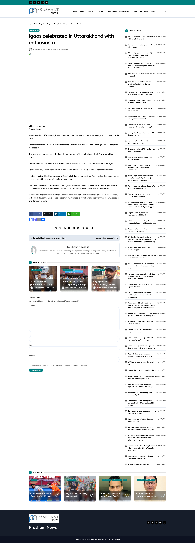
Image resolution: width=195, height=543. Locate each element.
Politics (101, 11)
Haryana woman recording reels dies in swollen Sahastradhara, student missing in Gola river (141, 276)
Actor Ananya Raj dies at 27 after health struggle (140, 248)
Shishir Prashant (80, 246)
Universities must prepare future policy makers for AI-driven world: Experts (41, 286)
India (82, 11)
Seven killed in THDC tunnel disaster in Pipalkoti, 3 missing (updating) (142, 377)
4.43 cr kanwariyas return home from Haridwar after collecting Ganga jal (141, 428)
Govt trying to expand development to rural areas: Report (142, 412)
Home (75, 11)
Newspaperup (103, 539)
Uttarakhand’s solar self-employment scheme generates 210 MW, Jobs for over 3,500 (141, 448)
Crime (135, 11)
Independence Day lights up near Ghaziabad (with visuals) (140, 394)
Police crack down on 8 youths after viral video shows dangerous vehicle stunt (141, 266)
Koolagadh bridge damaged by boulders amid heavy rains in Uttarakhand (139, 167)
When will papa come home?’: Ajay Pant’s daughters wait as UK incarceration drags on (140, 55)
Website (32, 355)
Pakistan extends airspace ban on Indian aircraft (140, 109)
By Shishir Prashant (39, 49)
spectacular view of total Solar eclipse (142, 370)
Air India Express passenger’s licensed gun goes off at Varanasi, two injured (142, 314)
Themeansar (115, 539)
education (141, 480)
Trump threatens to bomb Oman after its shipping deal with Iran (142, 187)
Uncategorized (34, 30)
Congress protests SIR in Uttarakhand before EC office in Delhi (141, 101)
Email (31, 345)
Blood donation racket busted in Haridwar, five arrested (139, 230)
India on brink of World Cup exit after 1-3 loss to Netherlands (141, 38)
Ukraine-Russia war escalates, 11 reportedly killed (140, 285)
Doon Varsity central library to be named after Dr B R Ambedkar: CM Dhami (141, 403)
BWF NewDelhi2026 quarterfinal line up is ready (141, 75)
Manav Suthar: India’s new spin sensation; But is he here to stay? (140, 126)
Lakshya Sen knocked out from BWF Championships (141, 134)
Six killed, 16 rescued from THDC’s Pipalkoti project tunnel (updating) (140, 385)
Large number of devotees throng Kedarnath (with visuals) (140, 457)
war (125, 480)
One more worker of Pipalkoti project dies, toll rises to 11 (141, 150)
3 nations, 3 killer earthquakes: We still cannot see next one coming (142, 256)
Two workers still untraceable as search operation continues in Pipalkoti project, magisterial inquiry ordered (142, 305)
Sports (153, 11)
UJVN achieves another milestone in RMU (141, 363)
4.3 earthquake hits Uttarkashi (139, 464)
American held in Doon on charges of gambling (74, 283)
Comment (33, 305)
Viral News (144, 11)
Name (31, 335)
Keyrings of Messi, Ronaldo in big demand (104, 283)
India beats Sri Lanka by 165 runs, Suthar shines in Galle (140, 142)
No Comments (63, 49)
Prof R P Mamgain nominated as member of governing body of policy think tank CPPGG (141, 65)
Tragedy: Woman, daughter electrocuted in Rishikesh (138, 214)
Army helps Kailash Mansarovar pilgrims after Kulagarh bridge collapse (139, 84)
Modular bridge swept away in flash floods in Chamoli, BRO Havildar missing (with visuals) (141, 437)
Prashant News (43, 527)
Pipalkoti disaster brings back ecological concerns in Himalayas (140, 355)
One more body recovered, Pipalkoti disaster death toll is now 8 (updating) (141, 347)
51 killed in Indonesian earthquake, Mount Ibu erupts (140, 322)
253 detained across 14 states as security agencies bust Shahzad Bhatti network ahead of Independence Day (142, 239)
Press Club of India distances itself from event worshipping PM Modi (140, 93)
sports (34, 480)
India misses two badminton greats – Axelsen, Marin (141, 158)
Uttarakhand (112, 11)
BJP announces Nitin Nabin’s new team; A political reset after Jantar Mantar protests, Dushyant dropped (141, 204)
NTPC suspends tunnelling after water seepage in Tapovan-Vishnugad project (142, 222)
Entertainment (124, 11)
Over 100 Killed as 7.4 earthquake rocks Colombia (140, 420)
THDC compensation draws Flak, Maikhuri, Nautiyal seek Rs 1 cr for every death (140, 294)
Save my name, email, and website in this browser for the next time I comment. (58, 366)
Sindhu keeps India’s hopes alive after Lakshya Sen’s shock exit (141, 117)
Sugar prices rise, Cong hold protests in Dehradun (141, 46)
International (91, 11)
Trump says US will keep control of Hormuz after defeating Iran (140, 339)
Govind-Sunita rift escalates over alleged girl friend (140, 331)
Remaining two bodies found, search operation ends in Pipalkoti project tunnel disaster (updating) (141, 178)
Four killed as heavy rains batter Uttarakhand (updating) (139, 195)
